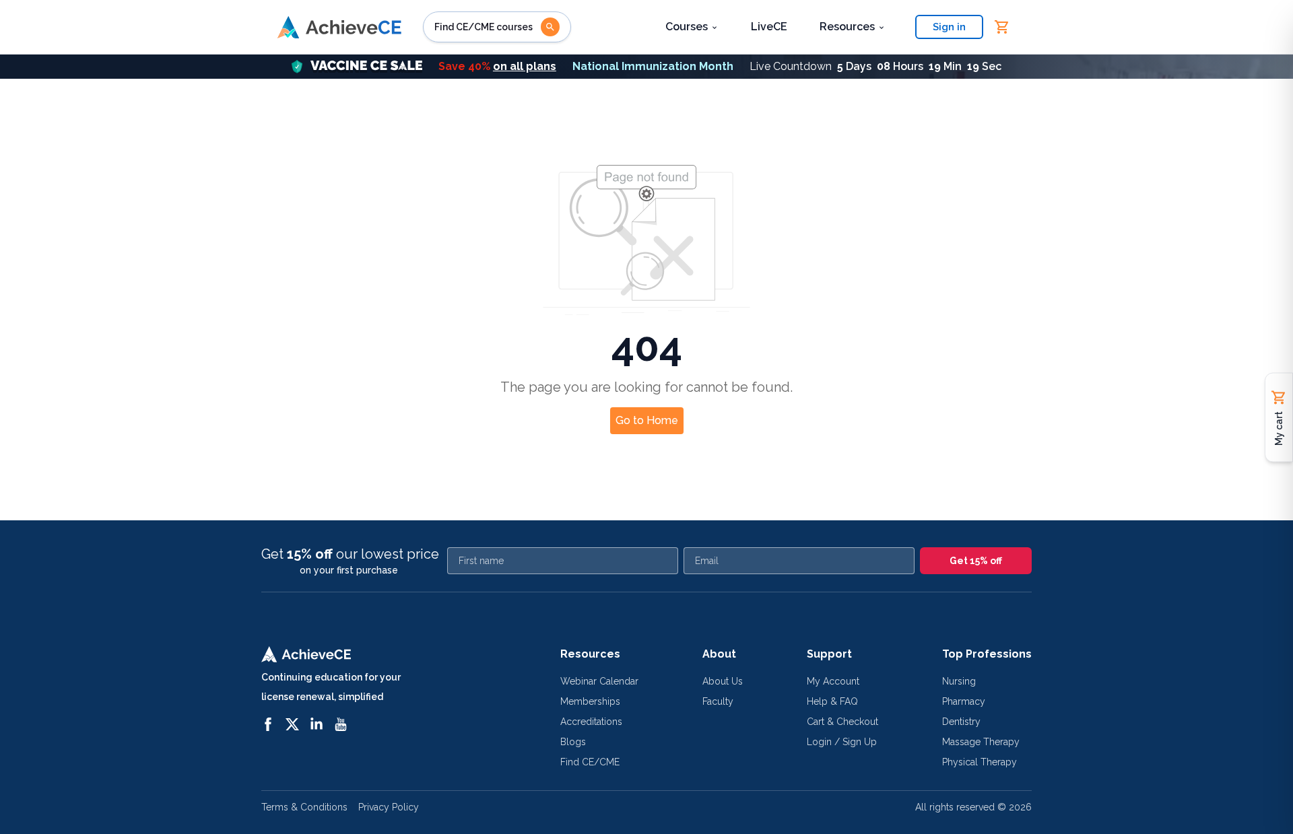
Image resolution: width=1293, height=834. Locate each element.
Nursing (959, 681)
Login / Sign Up (842, 741)
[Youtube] (340, 724)
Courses (686, 26)
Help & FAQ (832, 701)
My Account (833, 681)
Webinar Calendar (599, 681)
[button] (646, 67)
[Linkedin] (316, 724)
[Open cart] (1002, 26)
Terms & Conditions (304, 807)
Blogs (573, 741)
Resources (847, 26)
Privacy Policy (388, 807)
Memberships (590, 701)
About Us (722, 681)
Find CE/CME (590, 762)
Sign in (949, 27)
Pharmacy (963, 701)
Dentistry (961, 721)
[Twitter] (292, 724)
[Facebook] (268, 724)
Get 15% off (976, 560)
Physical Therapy (979, 762)
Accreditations (591, 721)
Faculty (717, 701)
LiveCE (769, 26)
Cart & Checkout (842, 721)
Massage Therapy (981, 741)
